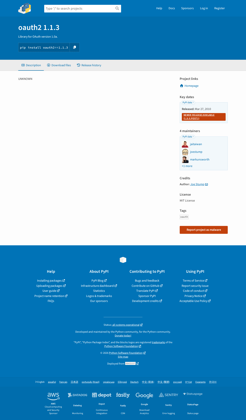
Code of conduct (193, 291)
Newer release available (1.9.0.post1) (199, 116)
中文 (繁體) (164, 382)
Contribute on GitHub (145, 286)
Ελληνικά (122, 382)
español (52, 382)
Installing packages (49, 281)
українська (108, 382)
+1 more (187, 166)
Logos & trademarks (99, 296)
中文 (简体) (148, 382)
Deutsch (134, 382)
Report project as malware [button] (204, 230)
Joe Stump (197, 184)
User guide (49, 291)
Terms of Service (193, 281)
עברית (188, 382)
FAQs (51, 301)
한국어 (213, 382)
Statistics (99, 291)
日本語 (74, 382)
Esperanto (200, 382)
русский (177, 382)
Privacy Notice (193, 296)
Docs (172, 8)
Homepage (191, 86)
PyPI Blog (97, 281)
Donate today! (123, 336)
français (63, 382)
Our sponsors (99, 301)
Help (159, 8)
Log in (204, 8)
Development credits (145, 301)
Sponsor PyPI (147, 296)
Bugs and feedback (147, 281)
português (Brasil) (91, 382)
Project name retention (49, 296)
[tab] (31, 65)
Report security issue (195, 286)
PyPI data (187, 102)
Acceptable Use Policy (193, 301)
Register (219, 8)
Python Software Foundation (121, 346)
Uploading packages (49, 286)
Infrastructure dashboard (97, 286)
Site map (123, 357)
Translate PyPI (145, 291)
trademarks (158, 342)
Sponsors (187, 8)
